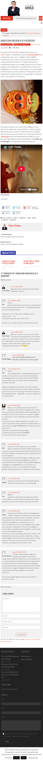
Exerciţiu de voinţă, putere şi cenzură (8, 262)
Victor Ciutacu (36, 44)
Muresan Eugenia (6, 359)
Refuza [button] (23, 757)
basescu (16, 218)
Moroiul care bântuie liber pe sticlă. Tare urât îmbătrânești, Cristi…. (10, 674)
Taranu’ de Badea (26, 659)
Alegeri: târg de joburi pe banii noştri (31, 262)
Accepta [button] (16, 757)
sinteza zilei (13, 220)
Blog (12, 33)
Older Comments (6, 280)
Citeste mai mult (33, 758)
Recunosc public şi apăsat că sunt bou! (12, 237)
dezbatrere (22, 218)
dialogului (16, 52)
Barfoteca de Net (20, 33)
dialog (28, 218)
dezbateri (3, 55)
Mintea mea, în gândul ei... (22, 44)
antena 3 (9, 218)
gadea (34, 218)
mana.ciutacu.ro (26, 656)
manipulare (5, 220)
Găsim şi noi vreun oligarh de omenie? (12, 244)
